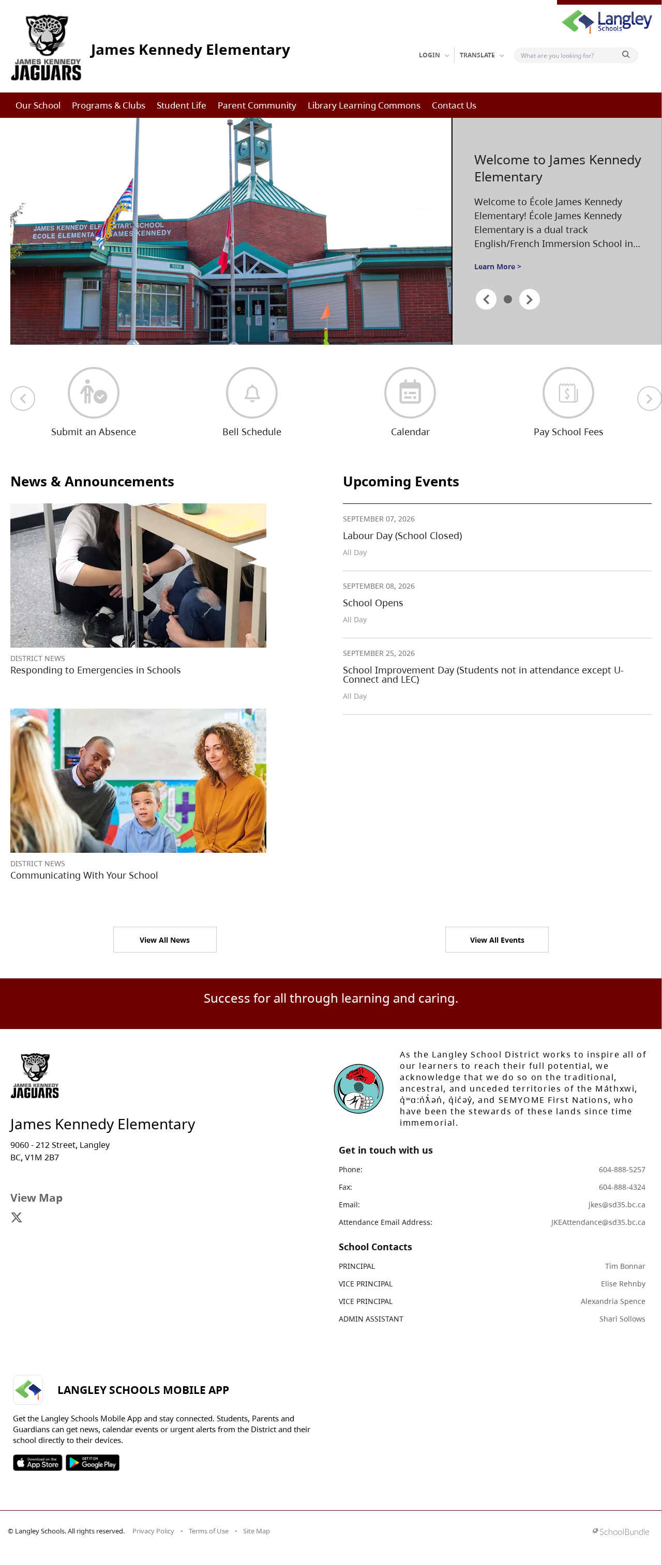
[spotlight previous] (486, 299)
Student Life (181, 105)
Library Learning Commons (364, 105)
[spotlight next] (529, 299)
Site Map (256, 1531)
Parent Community (257, 105)
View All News (165, 940)
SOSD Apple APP (38, 1462)
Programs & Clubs (108, 105)
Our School (38, 105)
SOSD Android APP (92, 1462)
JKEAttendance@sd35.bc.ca (598, 1222)
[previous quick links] (22, 398)
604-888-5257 (622, 1169)
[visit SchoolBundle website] (621, 1532)
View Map (36, 1197)
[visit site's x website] (16, 1218)
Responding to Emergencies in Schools (95, 670)
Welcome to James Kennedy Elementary (557, 168)
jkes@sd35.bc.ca (617, 1204)
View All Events (497, 940)
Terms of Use (209, 1531)
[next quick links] (649, 398)
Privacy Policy (153, 1531)
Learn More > (497, 266)
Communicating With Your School (84, 875)
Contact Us (454, 105)
